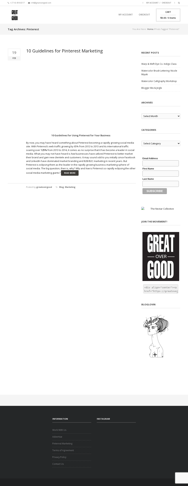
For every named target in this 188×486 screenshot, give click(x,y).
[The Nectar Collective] (160, 209)
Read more (69, 173)
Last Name (148, 179)
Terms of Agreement (63, 450)
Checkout (166, 2)
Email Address (150, 158)
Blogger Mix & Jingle (151, 87)
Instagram (134, 2)
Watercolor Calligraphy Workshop (159, 81)
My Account (152, 2)
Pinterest (138, 2)
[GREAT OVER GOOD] (14, 15)
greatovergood (44, 187)
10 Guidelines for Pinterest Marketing (64, 51)
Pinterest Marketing (62, 443)
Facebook (120, 2)
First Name (148, 168)
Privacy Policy (59, 457)
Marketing (70, 187)
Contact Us (58, 463)
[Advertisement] (118, 433)
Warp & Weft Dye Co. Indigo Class (158, 63)
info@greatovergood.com (41, 2)
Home (150, 29)
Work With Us (59, 430)
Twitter (125, 2)
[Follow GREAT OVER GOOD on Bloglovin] (160, 336)
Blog (61, 187)
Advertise (57, 436)
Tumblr (129, 2)
